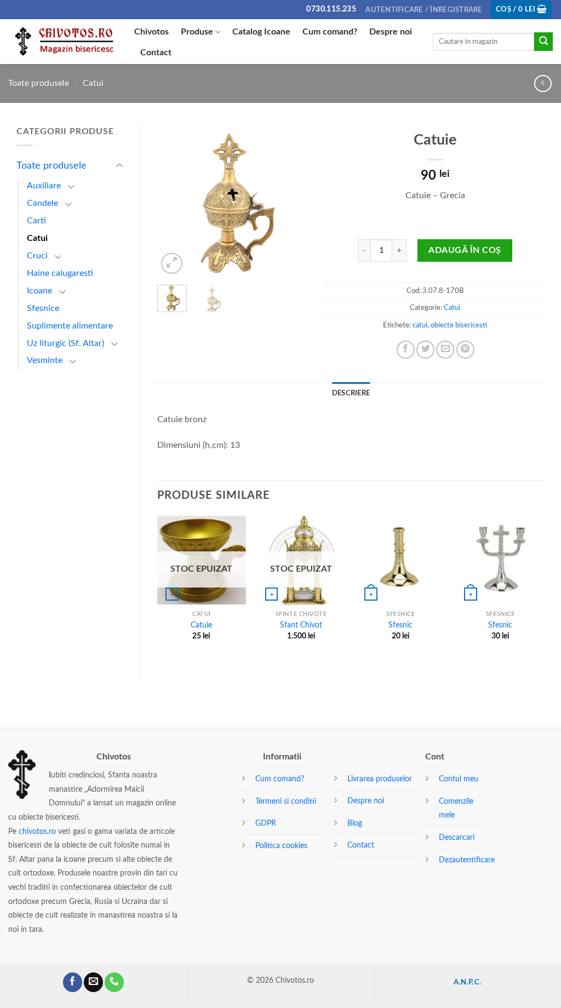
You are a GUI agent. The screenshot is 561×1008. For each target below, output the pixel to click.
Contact (155, 52)
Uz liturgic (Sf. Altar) (65, 343)
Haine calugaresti (60, 273)
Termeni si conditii (285, 801)
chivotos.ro (37, 831)
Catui (93, 83)
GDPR (265, 823)
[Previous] (174, 201)
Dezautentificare (467, 860)
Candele (42, 203)
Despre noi (390, 31)
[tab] (351, 393)
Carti (36, 220)
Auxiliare (44, 185)
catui (420, 325)
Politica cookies (281, 846)
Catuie (201, 625)
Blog (354, 823)
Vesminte (44, 360)
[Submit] (543, 41)
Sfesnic (400, 625)
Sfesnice (43, 308)
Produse (197, 31)
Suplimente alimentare (70, 325)
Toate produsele (38, 83)
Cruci (37, 255)
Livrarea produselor (379, 779)
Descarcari (456, 837)
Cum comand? (329, 31)
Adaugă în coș (464, 250)
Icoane (39, 290)
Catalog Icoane (261, 31)
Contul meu (458, 779)
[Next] (292, 201)
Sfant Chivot (301, 625)
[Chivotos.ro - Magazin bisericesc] (63, 41)
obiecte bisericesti (459, 325)
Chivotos (151, 31)
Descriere (351, 393)
